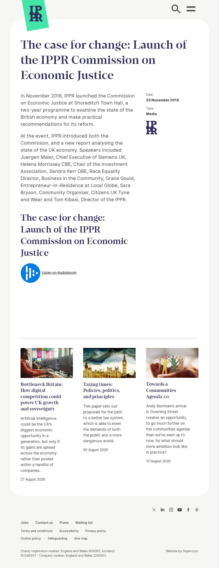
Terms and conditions (37, 531)
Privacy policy (95, 531)
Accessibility (68, 531)
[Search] (176, 9)
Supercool (190, 551)
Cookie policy (31, 538)
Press (64, 522)
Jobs (24, 522)
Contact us (44, 522)
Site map (80, 538)
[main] (109, 254)
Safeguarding (57, 538)
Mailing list (84, 522)
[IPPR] (36, 14)
